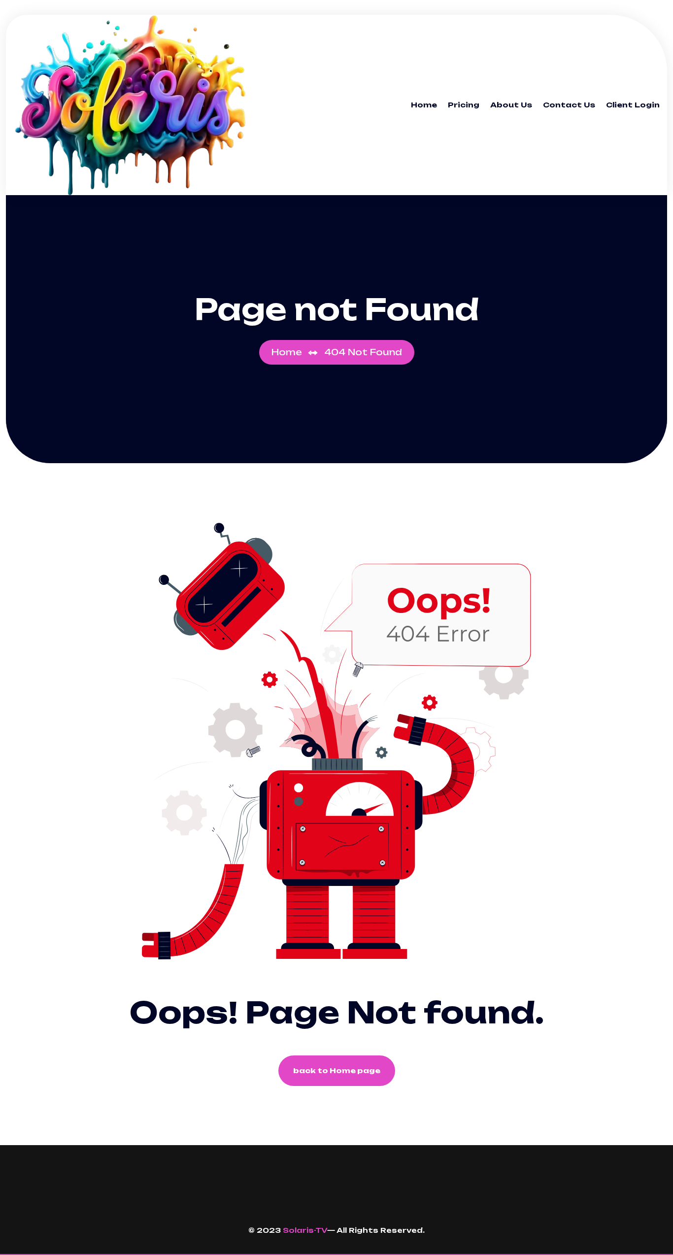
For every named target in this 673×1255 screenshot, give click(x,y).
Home (424, 105)
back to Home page (336, 1070)
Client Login (633, 105)
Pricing (463, 105)
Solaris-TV (305, 1230)
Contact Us (569, 105)
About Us (511, 105)
